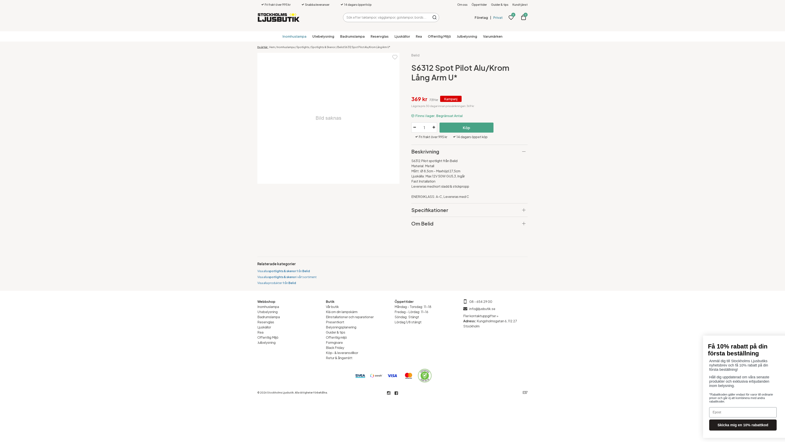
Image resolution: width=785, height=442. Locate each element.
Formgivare (334, 342)
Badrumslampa (352, 36)
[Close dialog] (775, 340)
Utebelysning (323, 36)
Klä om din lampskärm (342, 312)
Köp (466, 127)
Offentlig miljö (336, 337)
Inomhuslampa (294, 36)
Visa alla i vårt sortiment (287, 277)
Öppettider (479, 4)
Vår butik (332, 306)
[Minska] (414, 127)
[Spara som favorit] (394, 57)
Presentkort (335, 322)
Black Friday (335, 347)
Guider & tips (499, 4)
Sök (434, 17)
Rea (419, 36)
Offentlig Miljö (439, 36)
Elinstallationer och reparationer (350, 317)
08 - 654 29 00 (480, 301)
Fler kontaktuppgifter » (480, 316)
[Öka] (434, 127)
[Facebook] (396, 393)
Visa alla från (283, 271)
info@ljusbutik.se (482, 309)
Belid (415, 55)
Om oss (462, 4)
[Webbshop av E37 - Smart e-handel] (525, 392)
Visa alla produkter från (276, 283)
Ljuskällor (402, 36)
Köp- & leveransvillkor (342, 353)
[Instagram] (388, 393)
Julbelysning (467, 36)
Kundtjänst (520, 4)
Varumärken (492, 36)
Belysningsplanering (341, 327)
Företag (481, 17)
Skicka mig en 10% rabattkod (661, 425)
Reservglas (380, 36)
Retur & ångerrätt (339, 358)
